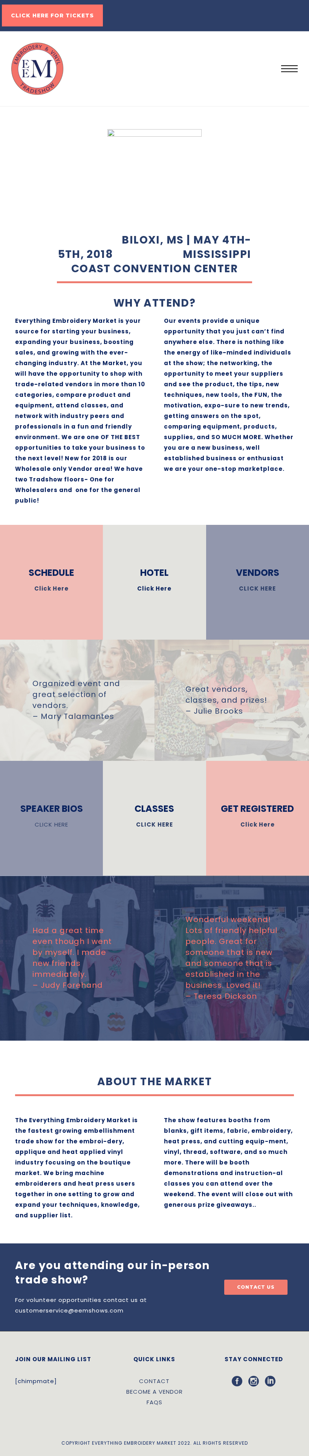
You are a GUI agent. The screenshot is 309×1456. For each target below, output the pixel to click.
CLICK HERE (257, 588)
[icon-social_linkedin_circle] (270, 1381)
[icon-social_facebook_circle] (240, 1381)
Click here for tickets (52, 15)
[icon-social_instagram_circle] (256, 1381)
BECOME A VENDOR (154, 1392)
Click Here (51, 588)
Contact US (256, 1287)
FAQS (154, 1402)
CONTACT (154, 1381)
